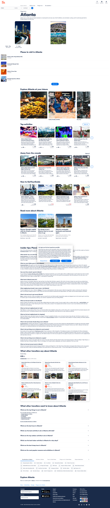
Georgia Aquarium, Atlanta (26, 414)
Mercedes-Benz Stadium (26, 417)
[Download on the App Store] (45, 496)
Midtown (40, 290)
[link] (55, 57)
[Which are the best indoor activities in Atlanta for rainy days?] (88, 440)
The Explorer (75, 500)
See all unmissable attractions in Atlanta (28, 421)
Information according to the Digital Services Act (61, 500)
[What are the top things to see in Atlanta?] (88, 410)
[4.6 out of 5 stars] (23, 358)
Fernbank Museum (24, 323)
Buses (21, 296)
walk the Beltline (83, 302)
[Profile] (106, 2)
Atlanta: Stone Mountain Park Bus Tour (52, 362)
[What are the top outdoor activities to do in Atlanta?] (88, 435)
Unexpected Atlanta (24, 265)
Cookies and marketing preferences (59, 496)
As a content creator (83, 492)
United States (27, 485)
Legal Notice (55, 492)
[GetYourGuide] (3, 2)
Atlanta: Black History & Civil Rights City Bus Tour (31, 362)
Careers (74, 492)
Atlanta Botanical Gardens (80, 257)
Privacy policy (55, 494)
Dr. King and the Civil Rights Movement (49, 266)
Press (74, 496)
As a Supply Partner (83, 490)
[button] (55, 57)
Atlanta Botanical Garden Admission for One (77, 362)
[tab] (27, 459)
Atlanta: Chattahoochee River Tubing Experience (31, 382)
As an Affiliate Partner (84, 494)
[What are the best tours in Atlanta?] (88, 426)
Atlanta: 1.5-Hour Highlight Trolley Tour (52, 382)
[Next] (89, 105)
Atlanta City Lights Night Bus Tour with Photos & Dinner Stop (78, 383)
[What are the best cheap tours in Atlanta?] (88, 445)
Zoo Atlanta (23, 416)
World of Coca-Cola (25, 419)
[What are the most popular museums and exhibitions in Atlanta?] (88, 450)
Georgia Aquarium (24, 256)
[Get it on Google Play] (45, 491)
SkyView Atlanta (24, 415)
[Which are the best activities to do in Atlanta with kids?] (88, 430)
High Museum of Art (39, 331)
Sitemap (54, 501)
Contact (54, 490)
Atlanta (33, 480)
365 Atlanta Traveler (24, 251)
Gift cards (74, 498)
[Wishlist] (97, 2)
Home (21, 485)
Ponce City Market (50, 317)
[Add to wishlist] (35, 128)
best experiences (46, 480)
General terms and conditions (58, 498)
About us (74, 490)
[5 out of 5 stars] (31, 384)
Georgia (32, 485)
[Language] (102, 2)
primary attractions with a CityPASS (35, 273)
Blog (73, 494)
